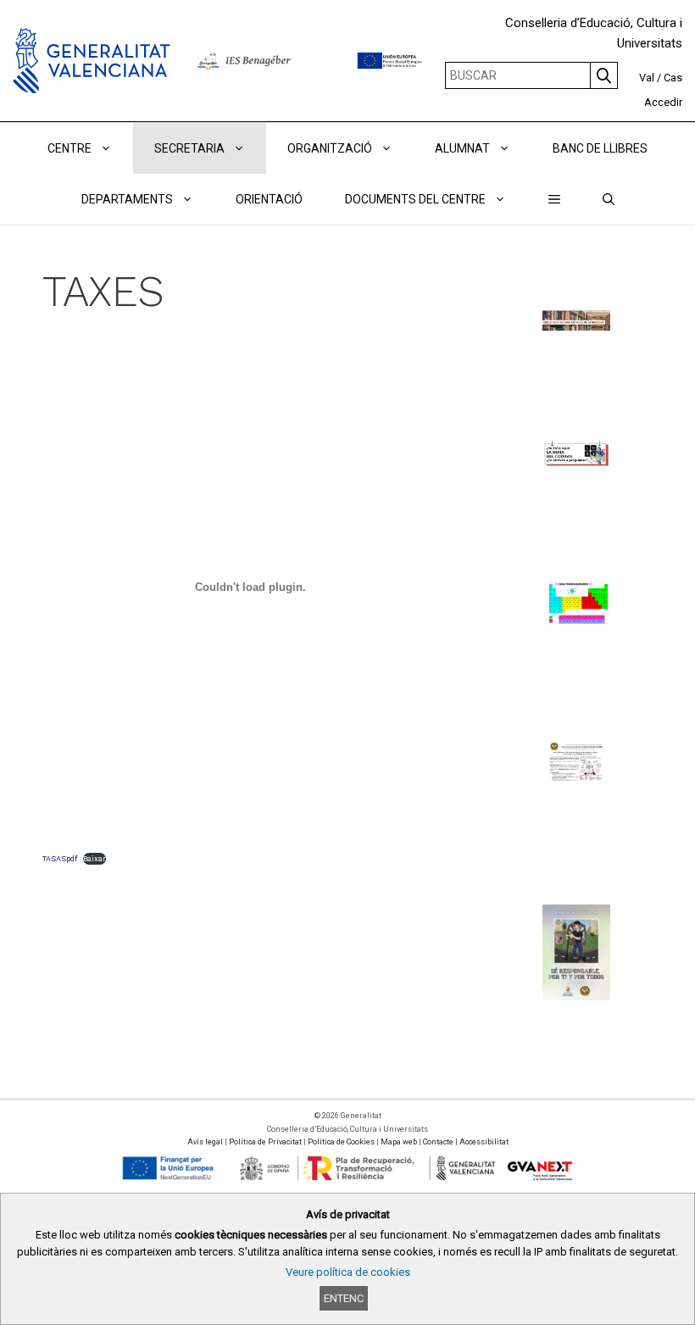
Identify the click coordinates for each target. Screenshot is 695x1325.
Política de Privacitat (265, 1142)
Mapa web (399, 1142)
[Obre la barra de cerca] (608, 199)
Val (646, 77)
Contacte (438, 1142)
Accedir (663, 102)
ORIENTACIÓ (269, 199)
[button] (554, 199)
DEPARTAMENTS (127, 199)
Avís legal (205, 1142)
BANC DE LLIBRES (600, 148)
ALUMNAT (462, 148)
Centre (69, 148)
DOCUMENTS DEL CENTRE (415, 199)
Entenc (344, 1298)
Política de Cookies (341, 1142)
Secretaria (189, 148)
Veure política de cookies (348, 1272)
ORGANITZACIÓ (329, 148)
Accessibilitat (484, 1142)
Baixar (94, 859)
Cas (673, 77)
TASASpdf (59, 859)
